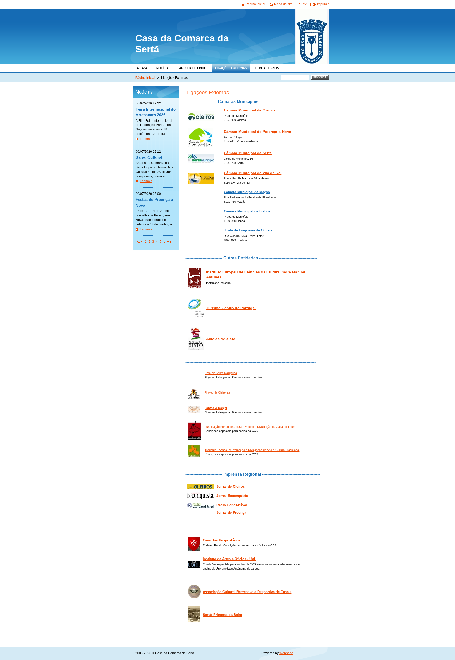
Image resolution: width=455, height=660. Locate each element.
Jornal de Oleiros (230, 486)
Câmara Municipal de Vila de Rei (252, 173)
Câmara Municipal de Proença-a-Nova (257, 132)
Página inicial (145, 78)
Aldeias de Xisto (220, 339)
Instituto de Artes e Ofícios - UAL (229, 559)
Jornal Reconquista (232, 496)
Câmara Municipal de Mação (247, 192)
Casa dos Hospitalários (221, 540)
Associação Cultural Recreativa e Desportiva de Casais (247, 592)
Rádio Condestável (231, 505)
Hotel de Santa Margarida (221, 373)
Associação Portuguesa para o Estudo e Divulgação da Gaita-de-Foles (250, 426)
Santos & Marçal (216, 408)
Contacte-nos (267, 68)
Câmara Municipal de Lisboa (247, 211)
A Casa (142, 68)
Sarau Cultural (149, 157)
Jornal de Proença (231, 513)
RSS (304, 4)
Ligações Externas (231, 68)
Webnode (286, 653)
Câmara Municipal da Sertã (248, 153)
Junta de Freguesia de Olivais (248, 230)
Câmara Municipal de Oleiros (249, 110)
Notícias (163, 68)
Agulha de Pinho (192, 68)
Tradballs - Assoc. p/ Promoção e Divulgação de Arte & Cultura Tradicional (252, 450)
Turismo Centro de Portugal (231, 308)
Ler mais (146, 139)
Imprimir (323, 4)
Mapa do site (283, 4)
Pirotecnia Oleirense (217, 392)
